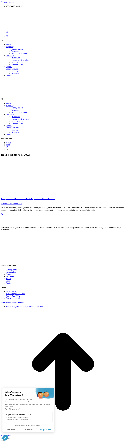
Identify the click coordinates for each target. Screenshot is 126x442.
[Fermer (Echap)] (2, 438)
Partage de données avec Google (18, 419)
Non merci (11, 430)
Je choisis (28, 430)
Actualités (5, 204)
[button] (63, 40)
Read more (5, 214)
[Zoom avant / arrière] (9, 438)
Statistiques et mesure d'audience (18, 417)
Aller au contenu (7, 2)
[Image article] (25, 194)
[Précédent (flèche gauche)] (2, 440)
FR (7, 32)
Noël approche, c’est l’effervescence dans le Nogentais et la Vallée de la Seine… (28, 199)
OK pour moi (45, 430)
